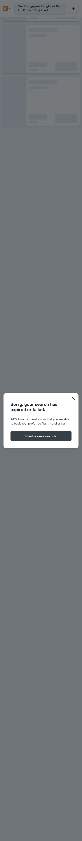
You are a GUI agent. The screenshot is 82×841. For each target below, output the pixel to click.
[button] (73, 398)
